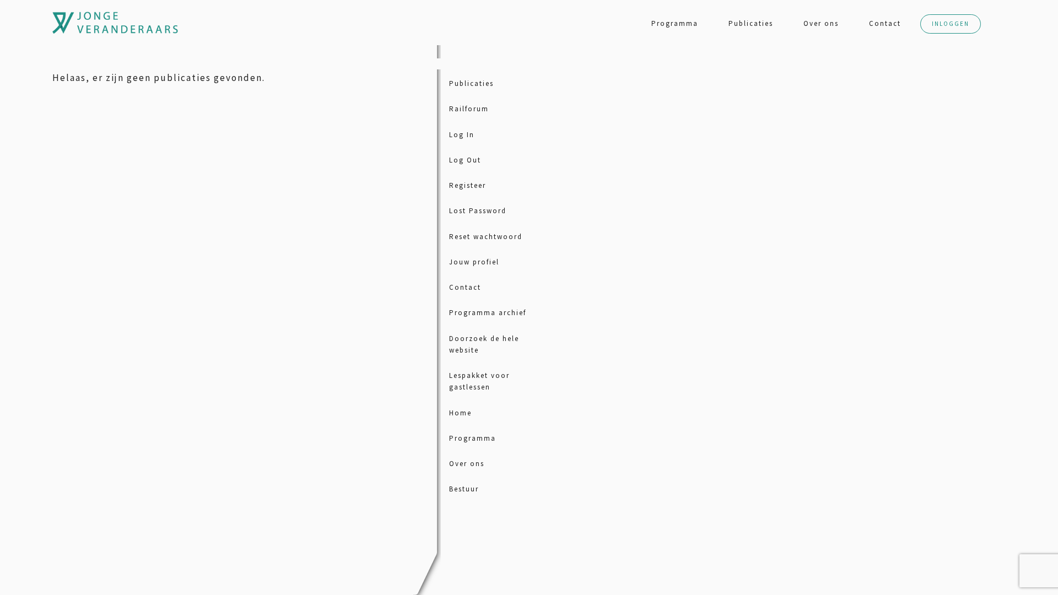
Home (460, 413)
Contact (885, 23)
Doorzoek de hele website (484, 344)
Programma (674, 23)
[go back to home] (63, 23)
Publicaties (750, 23)
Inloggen (950, 24)
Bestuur (464, 489)
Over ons (821, 23)
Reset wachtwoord (485, 236)
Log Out (465, 160)
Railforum (469, 108)
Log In (461, 134)
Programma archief (487, 312)
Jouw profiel (474, 262)
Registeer (467, 185)
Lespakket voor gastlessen (479, 381)
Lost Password (477, 210)
